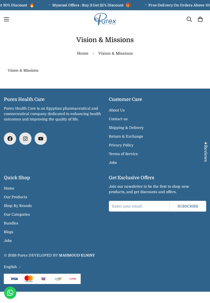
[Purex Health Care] (105, 19)
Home (82, 53)
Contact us (118, 119)
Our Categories (17, 214)
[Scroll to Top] (200, 275)
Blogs (8, 232)
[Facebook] (10, 138)
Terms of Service (123, 154)
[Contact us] (10, 293)
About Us (117, 110)
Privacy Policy (121, 145)
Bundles (11, 223)
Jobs (113, 162)
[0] (200, 19)
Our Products (15, 197)
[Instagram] (25, 138)
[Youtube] (41, 138)
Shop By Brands (18, 206)
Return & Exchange (126, 136)
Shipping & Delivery (126, 128)
